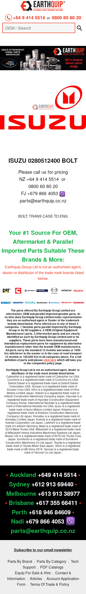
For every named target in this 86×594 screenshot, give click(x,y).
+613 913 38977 (59, 493)
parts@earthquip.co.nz (43, 200)
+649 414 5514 (57, 474)
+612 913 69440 (52, 484)
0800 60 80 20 (66, 17)
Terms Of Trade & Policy (49, 584)
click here (50, 360)
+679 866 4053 (43, 193)
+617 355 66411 (57, 502)
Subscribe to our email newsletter (43, 549)
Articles (36, 578)
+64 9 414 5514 (29, 17)
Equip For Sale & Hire (33, 572)
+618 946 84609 (50, 512)
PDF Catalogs (51, 567)
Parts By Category (51, 561)
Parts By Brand (20, 561)
